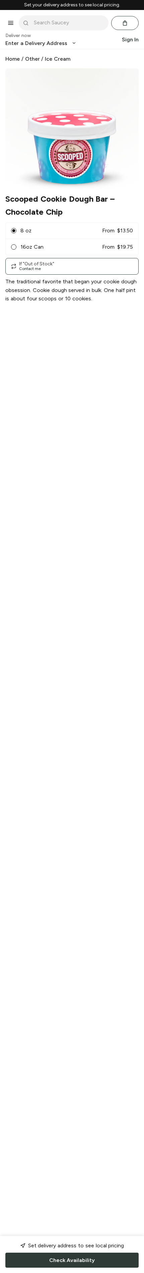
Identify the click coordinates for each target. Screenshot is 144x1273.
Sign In (130, 39)
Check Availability (72, 1260)
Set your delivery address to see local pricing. (72, 5)
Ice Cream (57, 59)
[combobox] (68, 23)
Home (12, 59)
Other (32, 59)
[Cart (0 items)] (125, 23)
